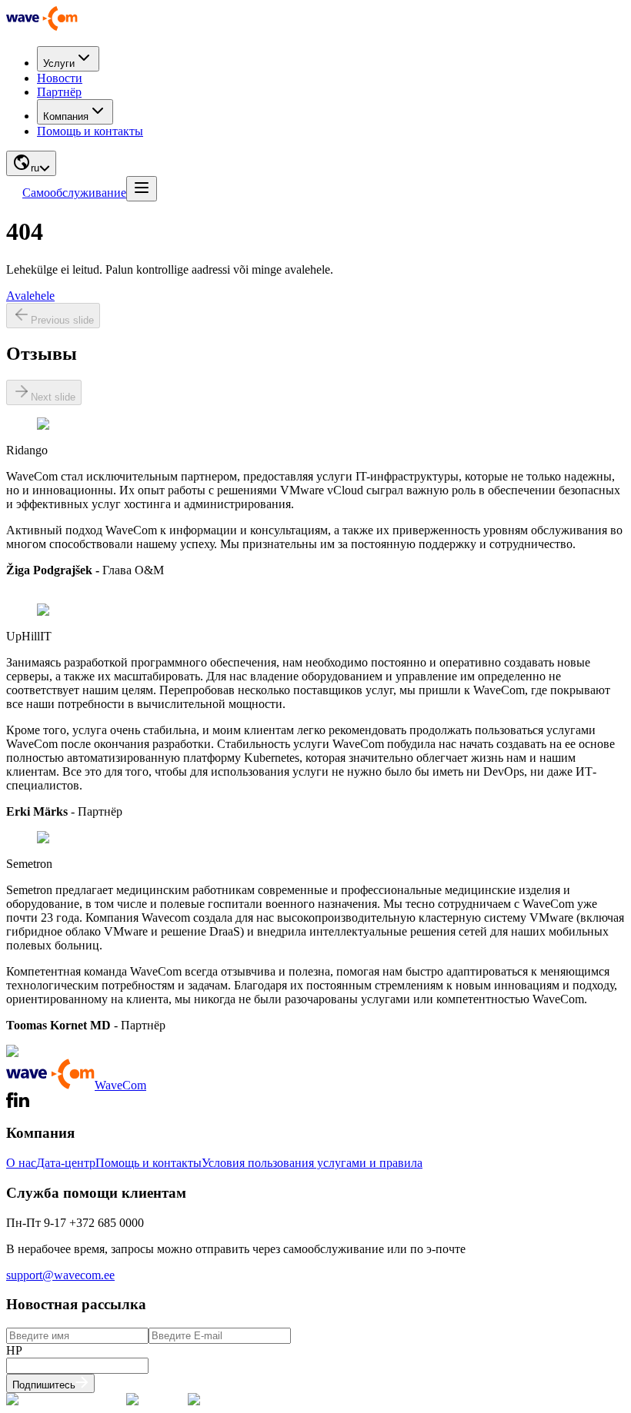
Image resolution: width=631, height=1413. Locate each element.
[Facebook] (10, 1103)
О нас (21, 1162)
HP (14, 1350)
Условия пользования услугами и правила (312, 1162)
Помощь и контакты (90, 131)
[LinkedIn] (21, 1103)
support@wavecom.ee (60, 1275)
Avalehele (30, 295)
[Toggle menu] (141, 188)
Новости (59, 78)
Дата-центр (65, 1162)
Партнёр (59, 91)
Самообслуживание (74, 192)
